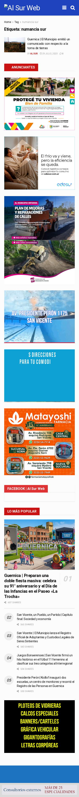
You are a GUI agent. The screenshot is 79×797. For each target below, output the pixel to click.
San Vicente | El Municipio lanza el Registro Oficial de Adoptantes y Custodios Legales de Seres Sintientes (45, 637)
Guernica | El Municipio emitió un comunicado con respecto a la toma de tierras (48, 43)
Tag (17, 22)
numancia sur (30, 22)
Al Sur (34, 53)
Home (7, 22)
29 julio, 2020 (50, 53)
